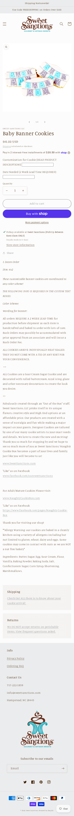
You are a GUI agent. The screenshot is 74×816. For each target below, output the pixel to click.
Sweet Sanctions (32, 810)
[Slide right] (45, 122)
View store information (20, 244)
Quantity (7, 183)
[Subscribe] (63, 768)
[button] (4, 24)
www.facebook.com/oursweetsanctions (28, 475)
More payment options (37, 222)
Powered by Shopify (46, 810)
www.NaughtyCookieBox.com (21, 498)
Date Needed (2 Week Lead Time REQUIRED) (29, 172)
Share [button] (10, 252)
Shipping (7, 146)
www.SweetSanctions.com (19, 463)
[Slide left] (29, 122)
